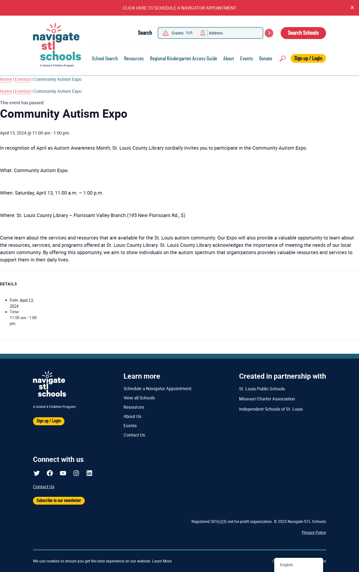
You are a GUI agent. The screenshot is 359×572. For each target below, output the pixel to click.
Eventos (23, 79)
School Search (105, 58)
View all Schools (139, 398)
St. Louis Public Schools (262, 389)
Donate (265, 58)
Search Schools (303, 33)
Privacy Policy (314, 532)
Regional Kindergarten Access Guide (183, 58)
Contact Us (134, 435)
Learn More (162, 561)
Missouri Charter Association (267, 399)
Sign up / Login (308, 58)
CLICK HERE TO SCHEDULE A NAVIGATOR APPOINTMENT (179, 8)
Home (6, 79)
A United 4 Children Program (57, 65)
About (228, 58)
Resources (134, 58)
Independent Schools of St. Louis (271, 409)
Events (246, 58)
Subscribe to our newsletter (59, 500)
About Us (132, 416)
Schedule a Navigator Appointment (157, 388)
